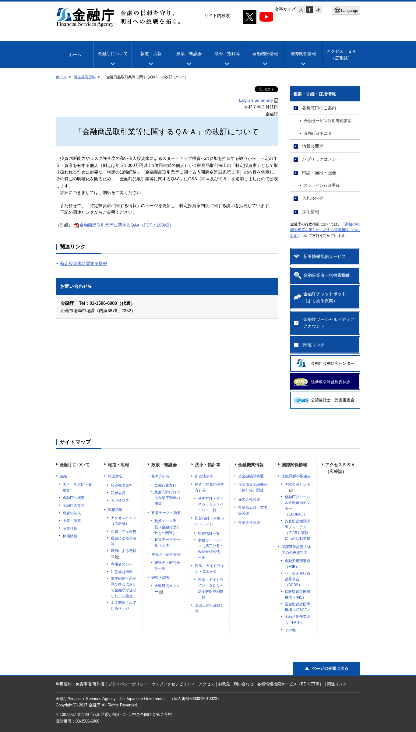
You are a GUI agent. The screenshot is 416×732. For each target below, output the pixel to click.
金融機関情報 (265, 53)
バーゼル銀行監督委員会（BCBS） (297, 579)
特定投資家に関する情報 (83, 263)
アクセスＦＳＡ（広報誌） (123, 521)
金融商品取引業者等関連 (252, 510)
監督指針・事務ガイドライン (209, 521)
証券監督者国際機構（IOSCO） (298, 607)
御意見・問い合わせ (236, 684)
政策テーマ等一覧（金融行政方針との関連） (167, 527)
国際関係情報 (303, 53)
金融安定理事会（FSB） (297, 564)
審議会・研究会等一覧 (167, 566)
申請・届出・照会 (319, 172)
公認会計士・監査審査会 (332, 400)
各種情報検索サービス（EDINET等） (290, 684)
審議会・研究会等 (166, 554)
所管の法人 (72, 513)
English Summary (256, 100)
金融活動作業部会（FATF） (297, 619)
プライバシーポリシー (128, 684)
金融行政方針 (165, 485)
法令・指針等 (227, 53)
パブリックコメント (321, 159)
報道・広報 (151, 53)
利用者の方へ (122, 564)
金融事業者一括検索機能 (326, 275)
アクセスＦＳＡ (341, 54)
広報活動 (115, 510)
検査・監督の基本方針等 (209, 487)
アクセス (206, 684)
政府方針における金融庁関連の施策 (167, 498)
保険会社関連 (249, 499)
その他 (290, 630)
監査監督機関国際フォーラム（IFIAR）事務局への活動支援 (297, 530)
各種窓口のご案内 (319, 107)
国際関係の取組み (296, 476)
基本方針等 (160, 476)
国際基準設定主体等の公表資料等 (296, 550)
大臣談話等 (120, 500)
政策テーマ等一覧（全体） (167, 542)
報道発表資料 (85, 77)
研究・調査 (160, 577)
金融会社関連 (249, 522)
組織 (63, 476)
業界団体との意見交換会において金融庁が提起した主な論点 (123, 587)
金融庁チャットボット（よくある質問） (324, 297)
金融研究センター (167, 589)
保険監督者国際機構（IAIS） (297, 594)
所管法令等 (204, 476)
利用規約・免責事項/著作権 (80, 684)
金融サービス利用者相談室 (327, 121)
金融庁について (113, 53)
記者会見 (118, 493)
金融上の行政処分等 (209, 608)
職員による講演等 (123, 541)
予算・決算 (72, 521)
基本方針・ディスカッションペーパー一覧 (211, 504)
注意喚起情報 (122, 572)
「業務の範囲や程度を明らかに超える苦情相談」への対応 (325, 230)
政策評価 (70, 528)
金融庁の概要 (74, 498)
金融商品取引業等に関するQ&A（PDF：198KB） (126, 225)
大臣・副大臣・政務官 (77, 487)
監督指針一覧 (209, 533)
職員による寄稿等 (123, 554)
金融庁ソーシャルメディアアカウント (328, 323)
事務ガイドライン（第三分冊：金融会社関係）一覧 (211, 549)
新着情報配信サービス (324, 256)
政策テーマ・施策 (166, 513)
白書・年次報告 (123, 532)
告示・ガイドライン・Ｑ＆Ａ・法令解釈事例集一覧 (211, 588)
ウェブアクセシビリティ (173, 684)
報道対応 (115, 476)
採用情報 (310, 211)
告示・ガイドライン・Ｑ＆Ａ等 (209, 569)
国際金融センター (297, 487)
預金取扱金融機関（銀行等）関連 (252, 487)
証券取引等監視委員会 (331, 381)
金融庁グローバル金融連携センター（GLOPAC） (297, 505)
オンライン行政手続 (322, 185)
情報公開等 (312, 146)
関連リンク (314, 344)
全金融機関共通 (251, 476)
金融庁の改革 (74, 505)
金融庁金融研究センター (332, 363)
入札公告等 (312, 198)
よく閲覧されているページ (123, 605)
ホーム (75, 54)
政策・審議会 (189, 53)
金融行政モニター (320, 133)
